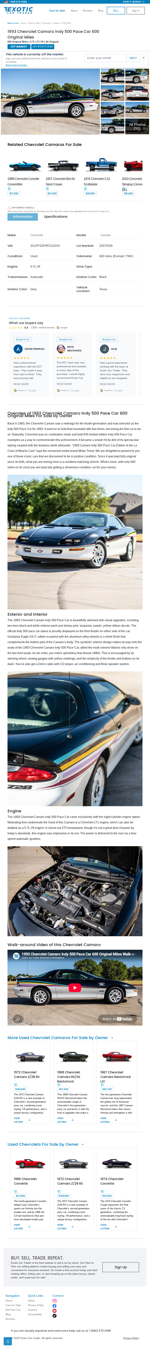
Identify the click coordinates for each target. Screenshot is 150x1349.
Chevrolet (46, 23)
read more (21, 384)
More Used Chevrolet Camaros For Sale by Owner (58, 1038)
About (74, 10)
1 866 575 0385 (18, 1)
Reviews (88, 10)
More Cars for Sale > (17, 65)
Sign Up (121, 1267)
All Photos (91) (137, 126)
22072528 (66, 23)
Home (23, 23)
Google (32, 390)
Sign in (136, 10)
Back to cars (13, 23)
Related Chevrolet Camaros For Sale (45, 144)
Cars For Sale (34, 23)
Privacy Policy (131, 1338)
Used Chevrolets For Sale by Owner (43, 1144)
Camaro (56, 23)
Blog (100, 10)
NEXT (133, 58)
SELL (116, 10)
